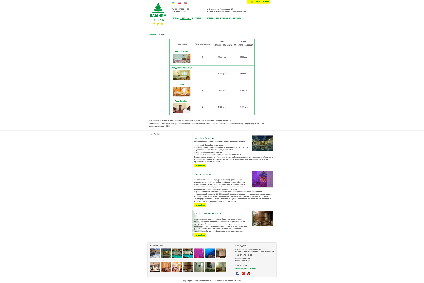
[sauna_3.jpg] (199, 266)
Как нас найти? (262, 2)
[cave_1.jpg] (199, 253)
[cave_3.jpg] (210, 253)
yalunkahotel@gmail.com (245, 268)
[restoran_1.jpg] (166, 266)
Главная (152, 34)
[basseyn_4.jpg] (166, 253)
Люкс (181, 84)
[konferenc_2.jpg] (155, 266)
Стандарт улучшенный (182, 68)
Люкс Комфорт (182, 101)
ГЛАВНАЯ (176, 18)
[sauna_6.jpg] (221, 266)
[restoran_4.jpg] (177, 266)
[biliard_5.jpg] (188, 253)
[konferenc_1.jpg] (221, 253)
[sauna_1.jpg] (188, 266)
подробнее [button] (200, 166)
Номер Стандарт (182, 51)
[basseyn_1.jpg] (155, 253)
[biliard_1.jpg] (177, 253)
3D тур (250, 2)
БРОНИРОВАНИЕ (223, 18)
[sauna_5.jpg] (210, 266)
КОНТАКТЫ (236, 18)
